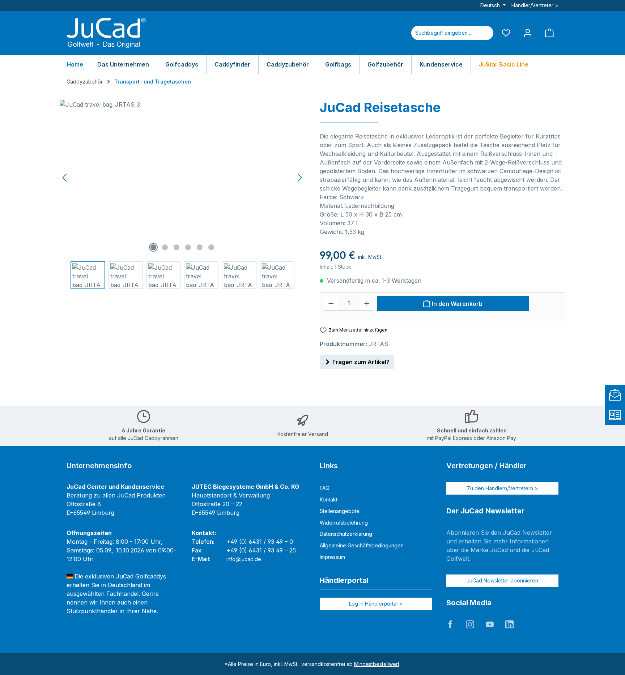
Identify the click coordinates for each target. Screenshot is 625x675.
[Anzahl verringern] (331, 303)
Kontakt (328, 499)
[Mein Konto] (528, 32)
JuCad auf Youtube (490, 624)
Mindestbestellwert (376, 664)
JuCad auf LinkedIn (509, 624)
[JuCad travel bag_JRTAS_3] (182, 178)
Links (329, 465)
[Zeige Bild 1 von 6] (153, 247)
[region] (182, 194)
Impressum (332, 557)
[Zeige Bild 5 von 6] (200, 247)
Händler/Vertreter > (534, 5)
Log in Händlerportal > (376, 604)
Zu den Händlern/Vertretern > (502, 488)
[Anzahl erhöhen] (367, 303)
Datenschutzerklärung (346, 534)
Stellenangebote (340, 511)
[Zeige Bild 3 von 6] (176, 247)
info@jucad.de (243, 559)
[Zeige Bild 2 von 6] (165, 247)
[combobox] (443, 33)
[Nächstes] (299, 177)
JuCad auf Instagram (470, 624)
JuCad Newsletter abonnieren (502, 580)
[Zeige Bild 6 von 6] (211, 247)
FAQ (324, 488)
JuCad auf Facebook (450, 624)
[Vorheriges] (65, 177)
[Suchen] (484, 33)
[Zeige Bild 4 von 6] (188, 247)
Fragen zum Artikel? (361, 362)
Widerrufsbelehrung (344, 523)
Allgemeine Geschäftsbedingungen (362, 545)
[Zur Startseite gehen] (106, 32)
